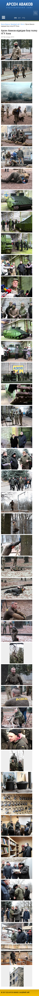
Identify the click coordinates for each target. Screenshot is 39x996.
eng (23, 18)
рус (19, 18)
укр (15, 18)
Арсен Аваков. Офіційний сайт (19, 6)
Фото (22, 24)
